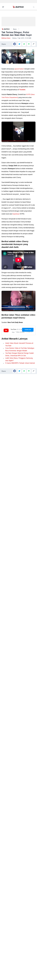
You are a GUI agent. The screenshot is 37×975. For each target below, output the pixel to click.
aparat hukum (19, 69)
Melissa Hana (6, 38)
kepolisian (16, 214)
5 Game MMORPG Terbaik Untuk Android (20, 363)
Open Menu (3, 7)
